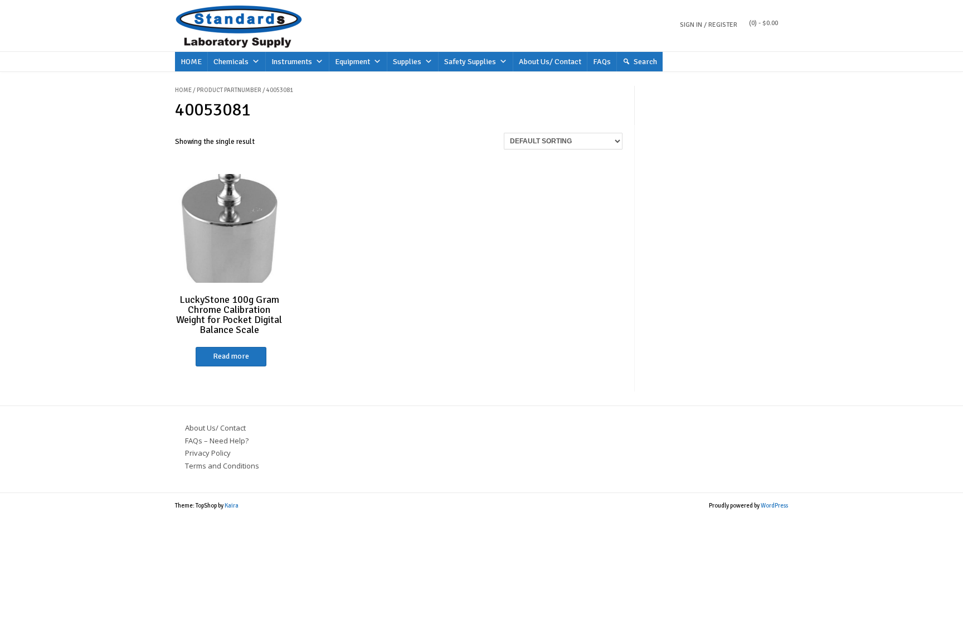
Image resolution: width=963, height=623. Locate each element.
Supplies (407, 61)
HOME (191, 61)
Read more (231, 356)
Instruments (291, 61)
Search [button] (645, 61)
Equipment (352, 61)
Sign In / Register (708, 25)
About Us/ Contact (550, 61)
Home (183, 90)
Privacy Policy (208, 453)
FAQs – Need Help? (217, 441)
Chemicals (231, 61)
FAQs (602, 61)
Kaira (232, 505)
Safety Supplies (470, 61)
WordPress (774, 505)
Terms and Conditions (222, 466)
